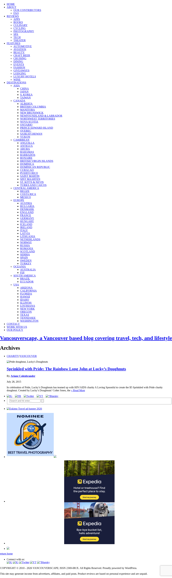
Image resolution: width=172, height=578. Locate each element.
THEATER (19, 40)
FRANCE (25, 215)
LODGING (19, 73)
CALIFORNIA (28, 290)
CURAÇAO (27, 170)
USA (16, 284)
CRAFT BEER (21, 55)
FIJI (22, 272)
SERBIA (25, 254)
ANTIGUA (26, 145)
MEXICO (25, 197)
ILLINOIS (26, 302)
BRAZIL (25, 278)
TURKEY (25, 263)
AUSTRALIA (28, 269)
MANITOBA (27, 109)
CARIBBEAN (21, 139)
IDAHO (24, 299)
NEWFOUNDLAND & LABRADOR (41, 115)
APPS (16, 19)
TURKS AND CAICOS (33, 185)
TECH (17, 37)
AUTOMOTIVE (22, 46)
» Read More (78, 390)
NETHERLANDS (30, 239)
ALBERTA (26, 103)
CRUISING (19, 58)
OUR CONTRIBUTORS (27, 10)
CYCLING (19, 28)
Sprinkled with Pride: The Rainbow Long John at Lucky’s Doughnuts (66, 369)
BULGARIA (27, 206)
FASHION (19, 67)
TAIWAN (25, 97)
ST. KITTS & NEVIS (32, 182)
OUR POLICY (15, 329)
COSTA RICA (28, 194)
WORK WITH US (17, 326)
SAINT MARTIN (29, 176)
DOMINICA (27, 164)
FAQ (16, 13)
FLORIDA (26, 293)
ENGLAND (27, 212)
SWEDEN (26, 260)
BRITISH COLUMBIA (33, 106)
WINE (16, 79)
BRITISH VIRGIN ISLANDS (36, 161)
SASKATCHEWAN (31, 133)
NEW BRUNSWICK (32, 112)
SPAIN (24, 257)
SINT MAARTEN (30, 179)
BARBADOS (27, 155)
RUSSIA (25, 245)
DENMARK (27, 209)
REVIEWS (13, 16)
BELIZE (25, 191)
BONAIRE (26, 158)
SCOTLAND (27, 251)
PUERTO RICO (29, 173)
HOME (11, 4)
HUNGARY (27, 221)
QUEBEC (25, 130)
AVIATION (19, 49)
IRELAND (26, 227)
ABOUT (11, 7)
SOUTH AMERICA (24, 275)
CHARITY (13, 356)
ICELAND (26, 224)
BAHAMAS (27, 151)
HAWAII (25, 296)
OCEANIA (19, 266)
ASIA (16, 85)
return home (6, 553)
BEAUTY (19, 52)
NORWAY (26, 242)
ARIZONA (26, 287)
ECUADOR (27, 281)
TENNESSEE (28, 317)
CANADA (19, 100)
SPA (15, 34)
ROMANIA (26, 248)
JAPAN (24, 91)
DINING (18, 61)
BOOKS (18, 22)
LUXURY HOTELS (24, 76)
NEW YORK (27, 308)
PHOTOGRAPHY (23, 31)
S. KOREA (26, 94)
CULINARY (20, 25)
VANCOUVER (28, 356)
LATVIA (25, 233)
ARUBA (25, 148)
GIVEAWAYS (21, 70)
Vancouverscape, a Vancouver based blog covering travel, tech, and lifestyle (86, 338)
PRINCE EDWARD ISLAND (36, 127)
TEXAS (24, 314)
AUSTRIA (26, 203)
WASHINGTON (29, 320)
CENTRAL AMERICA (26, 188)
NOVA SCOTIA (29, 121)
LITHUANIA (27, 236)
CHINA (24, 88)
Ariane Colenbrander (23, 376)
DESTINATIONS (16, 82)
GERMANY (27, 218)
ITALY (24, 230)
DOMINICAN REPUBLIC (35, 167)
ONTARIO (26, 124)
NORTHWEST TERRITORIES (37, 118)
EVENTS (18, 64)
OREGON (26, 311)
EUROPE (18, 200)
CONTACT (13, 323)
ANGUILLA (27, 142)
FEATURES (13, 43)
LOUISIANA (27, 305)
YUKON (25, 136)
